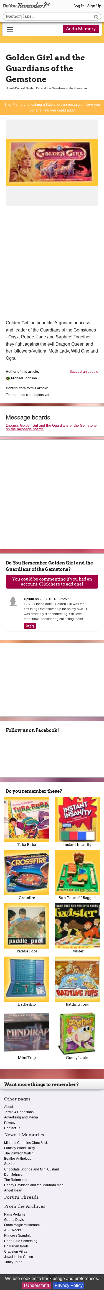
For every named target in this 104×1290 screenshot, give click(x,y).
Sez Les (10, 1164)
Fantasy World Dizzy (19, 1148)
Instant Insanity (77, 845)
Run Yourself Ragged (77, 898)
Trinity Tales (13, 1262)
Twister (77, 951)
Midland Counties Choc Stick (26, 1143)
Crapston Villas (15, 1251)
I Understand (36, 1285)
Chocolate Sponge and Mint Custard (31, 1169)
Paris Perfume (15, 1214)
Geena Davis (14, 1220)
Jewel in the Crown (18, 1257)
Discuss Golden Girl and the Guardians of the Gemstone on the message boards (51, 427)
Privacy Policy (69, 1285)
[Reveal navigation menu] (10, 29)
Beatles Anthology (17, 1159)
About (8, 1107)
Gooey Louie (77, 1058)
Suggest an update (84, 372)
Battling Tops (77, 1004)
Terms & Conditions (19, 1112)
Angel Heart (13, 1190)
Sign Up (94, 6)
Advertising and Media (21, 1117)
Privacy (9, 1123)
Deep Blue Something (20, 1241)
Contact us (12, 1128)
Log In (79, 6)
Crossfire (27, 898)
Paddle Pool (27, 951)
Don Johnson (14, 1175)
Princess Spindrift (17, 1235)
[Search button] (96, 16)
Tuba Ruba (26, 845)
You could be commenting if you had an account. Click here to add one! (52, 582)
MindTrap (27, 1058)
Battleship (27, 1004)
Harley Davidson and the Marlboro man (34, 1185)
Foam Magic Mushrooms (22, 1225)
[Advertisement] (52, 265)
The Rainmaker (15, 1180)
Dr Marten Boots (16, 1246)
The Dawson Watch (19, 1153)
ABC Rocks (12, 1230)
